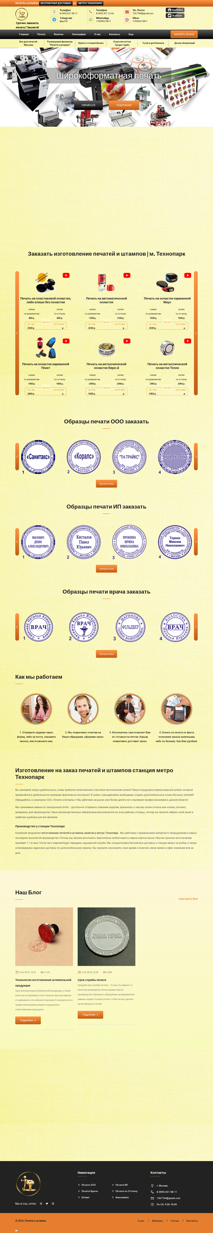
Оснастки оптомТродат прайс (122, 43)
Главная (24, 34)
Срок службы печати (92, 980)
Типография (79, 34)
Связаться (88, 105)
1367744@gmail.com (168, 1198)
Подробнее (124, 105)
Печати (41, 34)
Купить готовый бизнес (91, 43)
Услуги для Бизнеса (153, 43)
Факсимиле (122, 1197)
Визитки (58, 34)
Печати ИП (122, 1185)
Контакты (114, 34)
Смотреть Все (188, 898)
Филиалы (157, 1220)
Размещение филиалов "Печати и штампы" (60, 43)
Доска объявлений (184, 43)
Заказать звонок (184, 34)
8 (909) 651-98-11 (167, 1192)
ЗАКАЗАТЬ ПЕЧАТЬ (46, 282)
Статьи (175, 1220)
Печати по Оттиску (126, 1191)
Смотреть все (106, 483)
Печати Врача (90, 1191)
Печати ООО (89, 1185)
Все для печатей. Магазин (28, 43)
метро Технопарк (90, 3)
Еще (131, 34)
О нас (97, 34)
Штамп (86, 1197)
